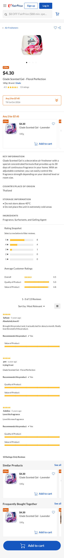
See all (57, 464)
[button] (59, 28)
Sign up (31, 5)
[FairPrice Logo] (15, 6)
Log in (46, 5)
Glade (18, 83)
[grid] (32, 134)
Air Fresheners (11, 28)
